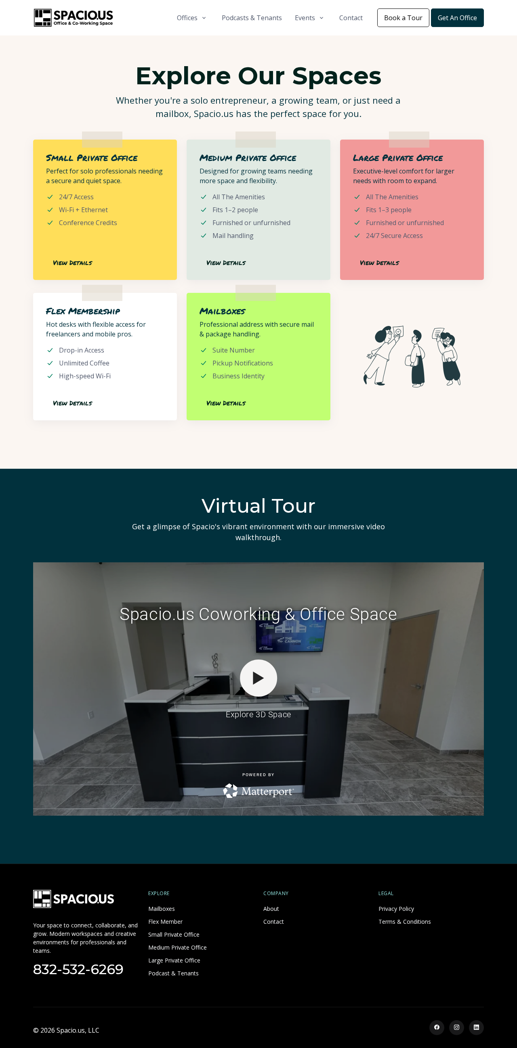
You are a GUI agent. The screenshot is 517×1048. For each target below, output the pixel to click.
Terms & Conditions (404, 921)
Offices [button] (187, 17)
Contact (351, 17)
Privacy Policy (396, 908)
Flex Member (165, 921)
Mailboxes (161, 908)
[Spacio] (73, 898)
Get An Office (457, 17)
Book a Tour (403, 17)
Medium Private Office (177, 947)
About (271, 908)
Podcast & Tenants (173, 973)
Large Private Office (174, 960)
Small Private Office (174, 934)
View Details (72, 262)
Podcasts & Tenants (252, 17)
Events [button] (305, 17)
